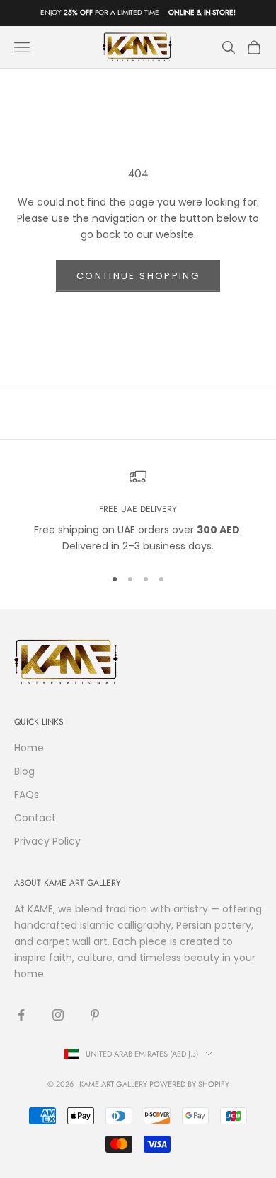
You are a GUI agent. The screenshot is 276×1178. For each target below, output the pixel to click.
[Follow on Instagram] (58, 1015)
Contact (35, 818)
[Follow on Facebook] (21, 1015)
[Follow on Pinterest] (95, 1015)
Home (29, 748)
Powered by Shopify (189, 1084)
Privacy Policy (47, 841)
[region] (138, 511)
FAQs (26, 794)
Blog (24, 771)
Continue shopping (138, 275)
